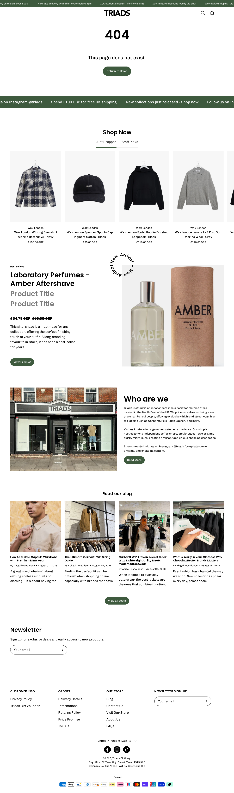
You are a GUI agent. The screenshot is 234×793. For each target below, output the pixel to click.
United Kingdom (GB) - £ (114, 740)
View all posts (117, 600)
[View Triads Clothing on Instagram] (117, 749)
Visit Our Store (117, 713)
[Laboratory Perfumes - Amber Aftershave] (173, 315)
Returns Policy (69, 713)
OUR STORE (114, 691)
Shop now (172, 102)
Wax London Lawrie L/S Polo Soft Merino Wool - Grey (198, 235)
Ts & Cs (63, 726)
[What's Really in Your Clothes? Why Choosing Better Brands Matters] (198, 526)
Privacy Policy (21, 699)
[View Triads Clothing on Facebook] (107, 749)
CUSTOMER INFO (22, 691)
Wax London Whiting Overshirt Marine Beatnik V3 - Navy (35, 235)
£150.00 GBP (36, 242)
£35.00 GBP (90, 242)
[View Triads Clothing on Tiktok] (126, 749)
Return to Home (117, 71)
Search (118, 777)
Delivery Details (70, 699)
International (68, 706)
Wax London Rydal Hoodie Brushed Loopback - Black (144, 235)
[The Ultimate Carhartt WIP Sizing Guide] (90, 526)
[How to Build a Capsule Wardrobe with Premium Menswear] (35, 526)
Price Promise (69, 719)
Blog (109, 699)
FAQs (110, 726)
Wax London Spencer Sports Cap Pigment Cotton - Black (90, 235)
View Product (22, 362)
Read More (134, 460)
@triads (18, 102)
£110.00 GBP (144, 242)
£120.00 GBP (198, 242)
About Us (113, 719)
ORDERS (64, 691)
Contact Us (114, 706)
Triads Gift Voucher (25, 706)
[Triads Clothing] (117, 13)
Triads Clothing (121, 758)
